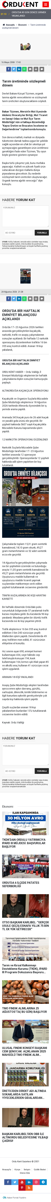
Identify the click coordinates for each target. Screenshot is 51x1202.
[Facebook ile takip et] (7, 1182)
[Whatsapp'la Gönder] (24, 69)
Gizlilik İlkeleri (40, 1169)
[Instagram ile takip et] (36, 1182)
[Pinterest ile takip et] (22, 1188)
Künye (17, 1169)
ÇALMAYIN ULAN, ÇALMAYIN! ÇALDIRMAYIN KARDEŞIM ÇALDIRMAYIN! (27, 14)
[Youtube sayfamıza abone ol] (22, 1182)
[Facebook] (8, 69)
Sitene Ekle (25, 1173)
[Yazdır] (36, 69)
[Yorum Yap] (42, 69)
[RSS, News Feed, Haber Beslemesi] (29, 1188)
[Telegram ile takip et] (43, 1182)
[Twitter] (14, 69)
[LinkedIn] (19, 69)
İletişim (27, 1169)
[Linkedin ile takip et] (29, 1182)
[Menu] (45, 4)
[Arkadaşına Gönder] (30, 69)
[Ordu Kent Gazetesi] (20, 4)
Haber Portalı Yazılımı (16, 1198)
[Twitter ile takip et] (14, 1182)
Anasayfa (6, 1169)
